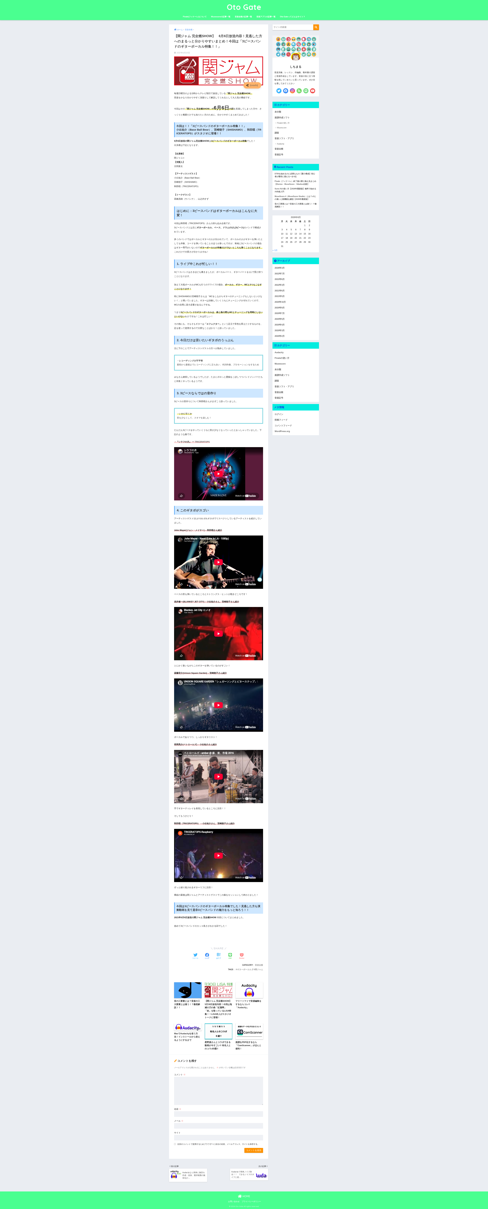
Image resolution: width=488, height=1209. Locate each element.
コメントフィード (283, 425)
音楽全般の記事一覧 (243, 17)
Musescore (281, 128)
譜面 (277, 133)
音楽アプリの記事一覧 (266, 17)
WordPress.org (282, 431)
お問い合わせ (234, 1201)
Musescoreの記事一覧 (220, 17)
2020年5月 (280, 319)
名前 (177, 1109)
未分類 (278, 112)
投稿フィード (281, 420)
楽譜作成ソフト (282, 117)
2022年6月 (280, 279)
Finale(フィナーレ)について (195, 17)
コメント (180, 1074)
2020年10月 (280, 302)
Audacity (280, 144)
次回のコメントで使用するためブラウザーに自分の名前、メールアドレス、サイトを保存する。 (218, 1144)
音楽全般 (259, 965)
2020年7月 (280, 313)
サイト (177, 1133)
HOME (246, 1196)
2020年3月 (280, 330)
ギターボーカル (244, 969)
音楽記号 (279, 154)
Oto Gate (244, 7)
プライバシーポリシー (251, 1201)
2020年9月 (280, 307)
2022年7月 (280, 273)
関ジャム (259, 969)
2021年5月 (280, 296)
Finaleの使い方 (283, 123)
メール (178, 1121)
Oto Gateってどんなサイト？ (292, 17)
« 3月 (275, 250)
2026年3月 (280, 268)
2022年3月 (280, 285)
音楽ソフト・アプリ (284, 138)
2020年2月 (280, 336)
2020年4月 (280, 325)
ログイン (279, 414)
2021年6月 (280, 290)
